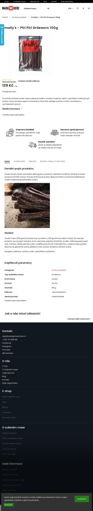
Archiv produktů (59, 270)
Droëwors (6, 412)
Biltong (5, 407)
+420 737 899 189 (9, 339)
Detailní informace (11, 108)
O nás (7, 1)
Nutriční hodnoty (9, 433)
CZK (70, 8)
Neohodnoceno (9, 81)
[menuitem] (31, 8)
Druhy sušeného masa (12, 438)
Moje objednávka (67, 1)
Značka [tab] (52, 161)
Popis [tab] (7, 161)
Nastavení (9, 505)
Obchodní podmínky (11, 485)
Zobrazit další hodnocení (78, 318)
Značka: (28, 81)
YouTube (6, 349)
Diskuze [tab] (32, 161)
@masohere (7, 353)
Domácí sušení (9, 417)
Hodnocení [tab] (19, 161)
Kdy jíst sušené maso (11, 443)
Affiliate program (9, 469)
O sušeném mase (19, 1)
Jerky (4, 402)
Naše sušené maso (11, 396)
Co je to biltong (9, 449)
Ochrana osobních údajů (13, 480)
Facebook (6, 343)
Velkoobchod (34, 1)
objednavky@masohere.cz (14, 336)
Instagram (6, 346)
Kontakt (54, 1)
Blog (45, 1)
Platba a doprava (10, 474)
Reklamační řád (9, 490)
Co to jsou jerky (9, 454)
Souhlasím (81, 499)
